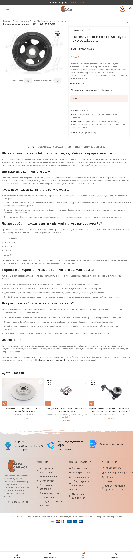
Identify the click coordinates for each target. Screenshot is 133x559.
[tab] (31, 147)
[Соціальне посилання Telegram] (66, 2)
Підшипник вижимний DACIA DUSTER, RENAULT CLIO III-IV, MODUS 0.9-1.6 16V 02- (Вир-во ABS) (109, 410)
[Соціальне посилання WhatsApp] (59, 2)
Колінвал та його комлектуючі (51, 21)
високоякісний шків (79, 124)
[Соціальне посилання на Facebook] (50, 2)
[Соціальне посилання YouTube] (56, 2)
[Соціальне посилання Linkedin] (89, 132)
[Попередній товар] (122, 22)
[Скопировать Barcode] (57, 80)
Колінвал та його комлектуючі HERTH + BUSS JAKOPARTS (29, 24)
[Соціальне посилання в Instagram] (53, 2)
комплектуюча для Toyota (100, 124)
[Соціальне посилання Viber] (98, 132)
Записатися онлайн (112, 444)
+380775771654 (77, 2)
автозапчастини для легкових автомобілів (99, 121)
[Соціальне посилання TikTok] (63, 2)
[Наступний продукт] (127, 22)
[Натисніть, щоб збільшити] (9, 69)
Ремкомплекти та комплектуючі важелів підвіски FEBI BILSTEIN (66, 415)
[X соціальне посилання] (82, 132)
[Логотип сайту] (66, 9)
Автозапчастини (20, 21)
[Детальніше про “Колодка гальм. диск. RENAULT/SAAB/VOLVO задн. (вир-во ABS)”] (48, 403)
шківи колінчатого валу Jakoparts (51, 360)
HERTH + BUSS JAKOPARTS (82, 49)
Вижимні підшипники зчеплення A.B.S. (110, 414)
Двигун (33, 21)
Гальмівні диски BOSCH (23, 414)
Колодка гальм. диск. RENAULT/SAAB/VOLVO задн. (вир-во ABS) (66, 410)
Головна (7, 21)
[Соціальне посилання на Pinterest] (85, 132)
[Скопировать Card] (28, 80)
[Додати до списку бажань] (40, 381)
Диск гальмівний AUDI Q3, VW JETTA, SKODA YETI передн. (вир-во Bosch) (23, 410)
